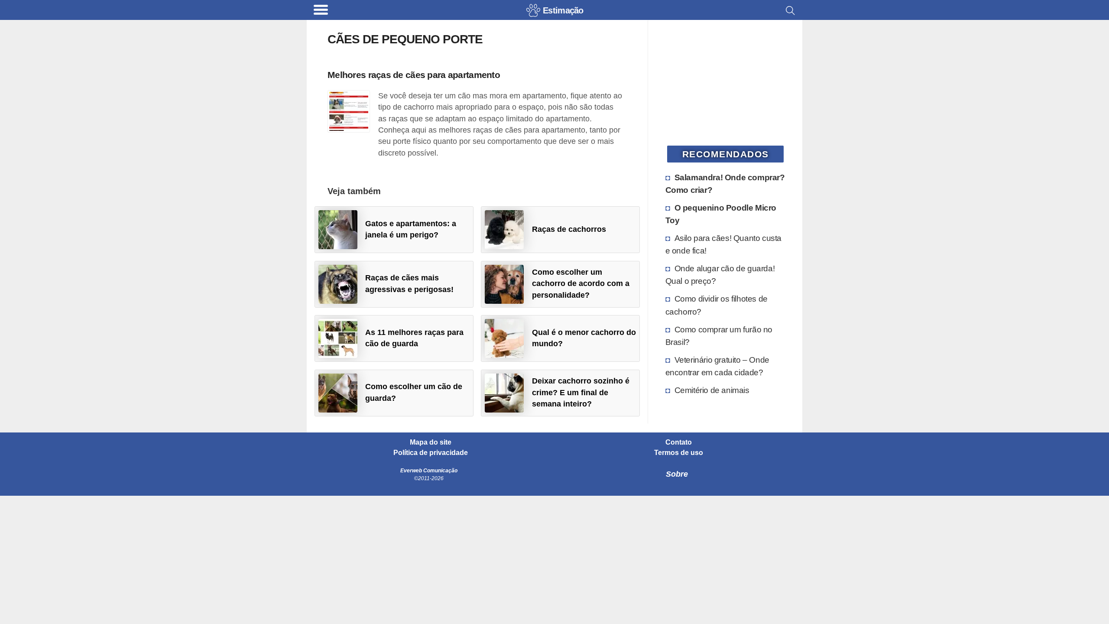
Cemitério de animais (711, 390)
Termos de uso (678, 452)
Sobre (677, 474)
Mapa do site (430, 442)
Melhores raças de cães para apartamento (414, 75)
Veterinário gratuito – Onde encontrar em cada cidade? (717, 366)
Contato (678, 442)
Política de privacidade (430, 452)
